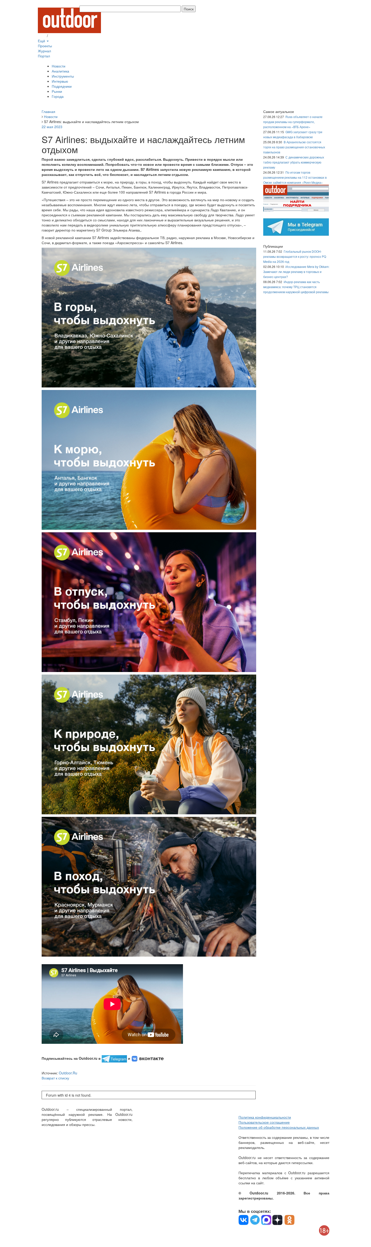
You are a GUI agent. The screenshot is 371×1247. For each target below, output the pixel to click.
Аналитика (60, 71)
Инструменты (63, 76)
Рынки (57, 91)
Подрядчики (62, 86)
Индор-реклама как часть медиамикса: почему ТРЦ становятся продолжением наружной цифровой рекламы (296, 287)
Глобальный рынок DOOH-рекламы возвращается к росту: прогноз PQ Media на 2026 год (294, 256)
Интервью (60, 81)
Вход (42, 35)
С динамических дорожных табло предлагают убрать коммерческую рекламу (293, 162)
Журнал (44, 50)
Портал (44, 55)
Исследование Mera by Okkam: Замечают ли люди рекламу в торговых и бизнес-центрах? (296, 271)
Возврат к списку (55, 1077)
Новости (58, 65)
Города (58, 96)
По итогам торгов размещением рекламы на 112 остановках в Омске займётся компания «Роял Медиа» (295, 177)
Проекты (45, 45)
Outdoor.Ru (68, 1072)
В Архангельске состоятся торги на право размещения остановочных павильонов (294, 147)
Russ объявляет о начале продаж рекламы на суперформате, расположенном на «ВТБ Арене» (293, 121)
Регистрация (59, 35)
